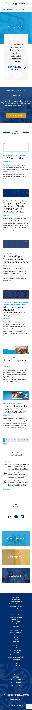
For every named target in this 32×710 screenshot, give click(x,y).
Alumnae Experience (16, 632)
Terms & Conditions (16, 682)
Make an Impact (16, 619)
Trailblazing (18, 254)
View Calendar (6, 489)
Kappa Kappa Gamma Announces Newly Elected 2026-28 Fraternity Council (16, 207)
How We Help (16, 659)
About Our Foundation (16, 648)
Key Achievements (23, 302)
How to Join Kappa (16, 617)
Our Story (16, 608)
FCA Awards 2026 (13, 158)
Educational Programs (16, 606)
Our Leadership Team (16, 601)
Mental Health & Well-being (10, 358)
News (19, 252)
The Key (16, 639)
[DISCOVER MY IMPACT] (16, 69)
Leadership (23, 155)
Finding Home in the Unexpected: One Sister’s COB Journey (15, 409)
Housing (16, 663)
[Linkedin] (22, 705)
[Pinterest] (17, 705)
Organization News (8, 155)
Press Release (6, 201)
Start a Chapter (16, 621)
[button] (16, 115)
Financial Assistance (16, 655)
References (16, 626)
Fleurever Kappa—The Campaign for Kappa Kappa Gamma (16, 259)
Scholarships (16, 652)
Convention (14, 201)
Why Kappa (19, 403)
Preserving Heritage (16, 650)
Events (16, 637)
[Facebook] (9, 705)
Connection (16, 155)
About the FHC (16, 665)
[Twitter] (15, 705)
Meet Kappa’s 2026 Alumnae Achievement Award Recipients (15, 311)
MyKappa (16, 641)
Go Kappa (5, 403)
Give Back (14, 252)
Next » (5, 443)
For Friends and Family (16, 611)
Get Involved (16, 615)
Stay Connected (7, 252)
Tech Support (16, 680)
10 (27, 440)
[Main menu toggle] (28, 3)
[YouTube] (20, 705)
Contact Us (16, 674)
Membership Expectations (16, 604)
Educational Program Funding (16, 657)
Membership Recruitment (16, 624)
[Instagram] (12, 705)
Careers (16, 677)
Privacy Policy (16, 685)
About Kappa (16, 599)
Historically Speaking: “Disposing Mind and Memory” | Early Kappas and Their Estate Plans (18, 467)
